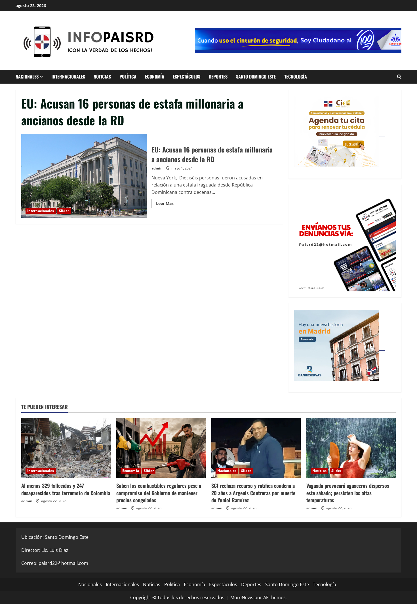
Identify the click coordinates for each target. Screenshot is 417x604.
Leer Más (167, 204)
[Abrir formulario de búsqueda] (399, 76)
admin (157, 168)
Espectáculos (186, 76)
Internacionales (68, 76)
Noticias (102, 76)
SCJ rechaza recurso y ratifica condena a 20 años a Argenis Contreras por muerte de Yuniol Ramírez (253, 492)
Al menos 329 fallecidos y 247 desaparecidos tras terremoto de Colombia (65, 489)
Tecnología (295, 76)
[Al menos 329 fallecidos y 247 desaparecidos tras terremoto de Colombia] (66, 448)
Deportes (218, 76)
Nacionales (27, 76)
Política (127, 76)
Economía (154, 76)
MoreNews (241, 597)
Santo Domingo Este (256, 76)
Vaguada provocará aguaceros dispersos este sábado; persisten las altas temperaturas (347, 492)
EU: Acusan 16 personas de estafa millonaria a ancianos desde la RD (84, 176)
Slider (64, 210)
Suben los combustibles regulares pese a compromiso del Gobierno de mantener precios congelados (158, 492)
